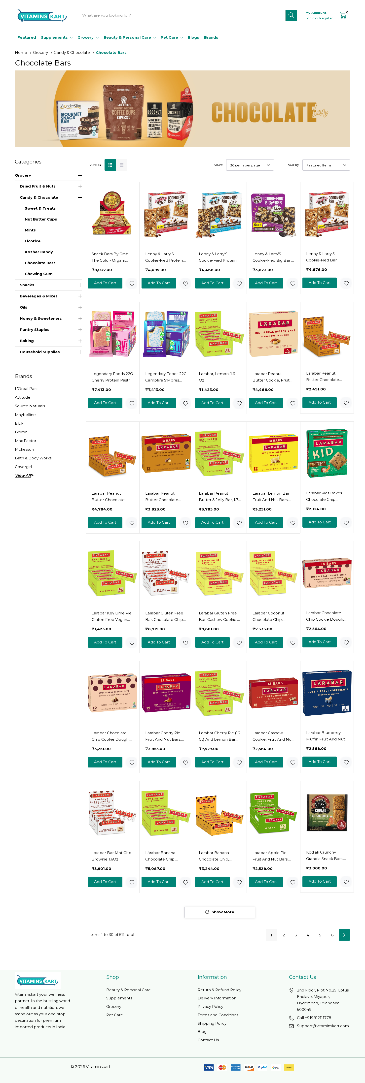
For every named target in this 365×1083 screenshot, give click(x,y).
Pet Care (169, 37)
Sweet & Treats (40, 208)
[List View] (121, 165)
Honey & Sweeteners (41, 318)
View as (95, 165)
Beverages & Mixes (39, 296)
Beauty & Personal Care (127, 37)
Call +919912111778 (314, 1017)
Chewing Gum (39, 273)
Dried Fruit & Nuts (38, 186)
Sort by (293, 165)
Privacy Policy (210, 1006)
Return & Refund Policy (219, 989)
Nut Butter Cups (41, 219)
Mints (30, 230)
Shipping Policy (212, 1023)
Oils (23, 307)
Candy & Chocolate (39, 197)
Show (218, 165)
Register (326, 18)
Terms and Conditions (218, 1015)
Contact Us (208, 1040)
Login (310, 18)
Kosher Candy (39, 252)
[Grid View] (110, 165)
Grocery (85, 37)
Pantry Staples (34, 329)
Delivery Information (217, 998)
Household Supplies (40, 352)
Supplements (54, 37)
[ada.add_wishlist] (131, 283)
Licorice (32, 241)
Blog (202, 1031)
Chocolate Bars (40, 262)
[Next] (344, 935)
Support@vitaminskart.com (323, 1025)
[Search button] (291, 15)
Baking (27, 340)
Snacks (27, 285)
